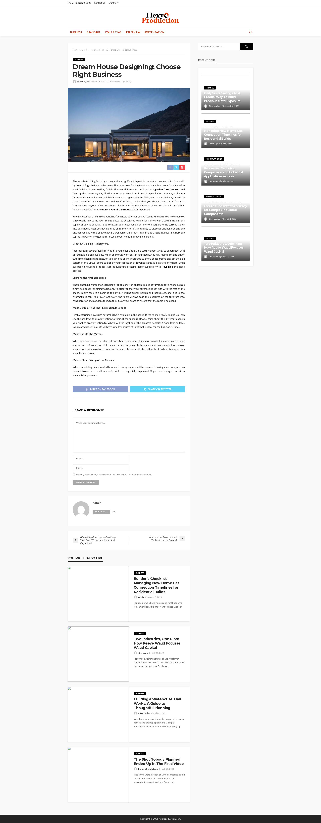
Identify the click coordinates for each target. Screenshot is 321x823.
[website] (114, 511)
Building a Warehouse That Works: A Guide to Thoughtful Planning (157, 703)
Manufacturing (214, 159)
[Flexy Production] (160, 16)
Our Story (114, 3)
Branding (93, 32)
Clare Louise (144, 713)
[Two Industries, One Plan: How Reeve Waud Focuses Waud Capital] (98, 654)
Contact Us (99, 3)
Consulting (113, 32)
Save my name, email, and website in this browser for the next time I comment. (114, 475)
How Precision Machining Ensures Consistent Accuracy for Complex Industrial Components (225, 208)
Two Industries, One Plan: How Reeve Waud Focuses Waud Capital (157, 643)
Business (76, 32)
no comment (115, 81)
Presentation (154, 32)
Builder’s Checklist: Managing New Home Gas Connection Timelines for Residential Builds (156, 585)
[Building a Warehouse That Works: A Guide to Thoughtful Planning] (98, 714)
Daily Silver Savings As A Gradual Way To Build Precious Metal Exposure (222, 97)
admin (80, 81)
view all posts (101, 512)
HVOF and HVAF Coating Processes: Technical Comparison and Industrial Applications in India (223, 170)
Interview (133, 32)
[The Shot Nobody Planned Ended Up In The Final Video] (98, 774)
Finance (210, 88)
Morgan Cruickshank (148, 769)
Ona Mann (143, 653)
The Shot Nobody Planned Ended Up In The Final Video (159, 761)
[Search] (250, 32)
